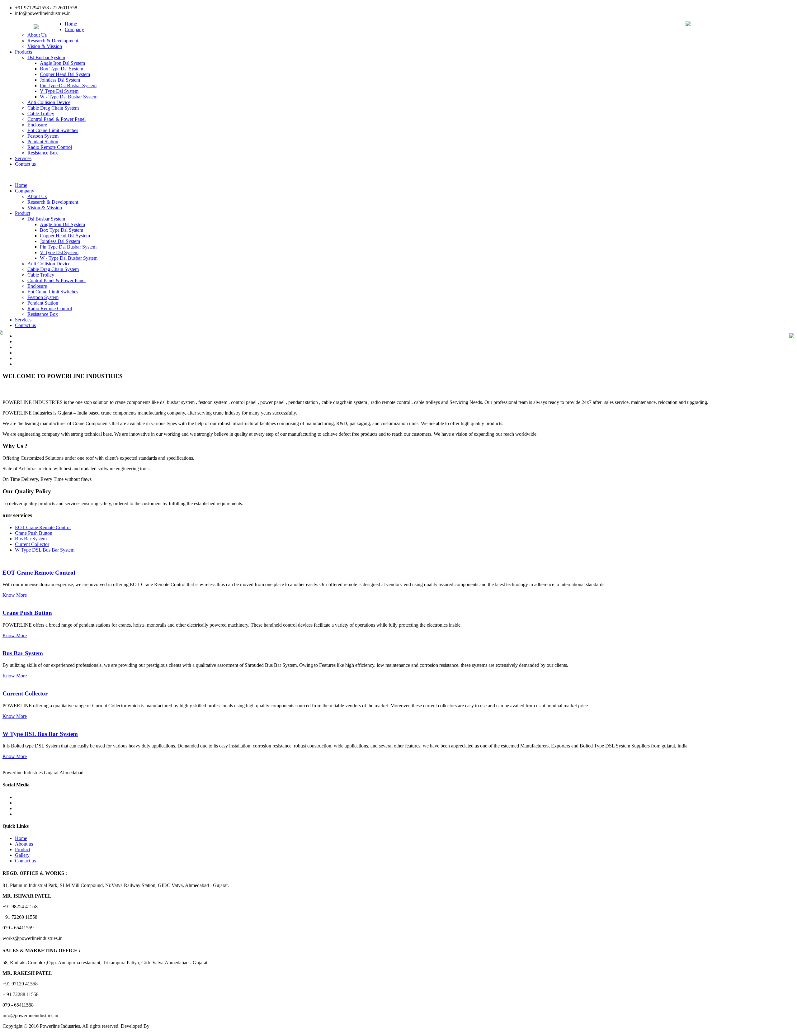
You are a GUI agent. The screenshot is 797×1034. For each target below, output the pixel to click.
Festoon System (43, 136)
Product (22, 213)
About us (24, 844)
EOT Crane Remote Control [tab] (43, 527)
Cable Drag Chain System (53, 108)
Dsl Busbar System (46, 57)
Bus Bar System (22, 653)
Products (23, 52)
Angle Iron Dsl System (62, 63)
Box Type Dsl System (61, 68)
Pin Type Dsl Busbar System (68, 85)
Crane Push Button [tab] (33, 533)
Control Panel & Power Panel (56, 119)
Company (74, 29)
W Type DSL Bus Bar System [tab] (44, 550)
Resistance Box (42, 152)
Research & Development (52, 40)
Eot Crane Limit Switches (52, 130)
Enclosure (37, 124)
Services (23, 158)
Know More (14, 595)
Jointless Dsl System (60, 80)
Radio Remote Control (49, 147)
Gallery (22, 855)
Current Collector (25, 693)
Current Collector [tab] (32, 544)
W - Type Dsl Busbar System (68, 96)
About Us (37, 35)
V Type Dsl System (59, 91)
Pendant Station (42, 141)
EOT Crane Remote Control (38, 572)
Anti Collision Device (48, 102)
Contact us (25, 164)
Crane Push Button (27, 612)
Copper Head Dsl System (65, 74)
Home (71, 23)
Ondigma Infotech (168, 1026)
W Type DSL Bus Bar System (40, 734)
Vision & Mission (44, 46)
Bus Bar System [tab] (31, 538)
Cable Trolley (40, 113)
